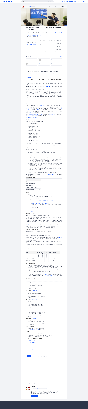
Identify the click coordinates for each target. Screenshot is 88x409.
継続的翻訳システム (52, 114)
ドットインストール (36, 95)
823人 (32, 388)
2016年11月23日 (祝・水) (34, 329)
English (83, 1)
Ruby (37, 388)
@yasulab (48, 86)
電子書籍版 (59, 205)
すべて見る (60, 56)
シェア (28, 349)
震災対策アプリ (41, 105)
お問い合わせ (63, 6)
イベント (49, 6)
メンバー (54, 6)
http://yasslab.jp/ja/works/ (32, 117)
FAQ (51, 145)
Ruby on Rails (40, 388)
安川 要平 (27, 102)
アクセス (31, 211)
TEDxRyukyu (39, 109)
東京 (34, 388)
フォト (59, 6)
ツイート (31, 349)
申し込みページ (38, 280)
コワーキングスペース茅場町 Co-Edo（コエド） (35, 35)
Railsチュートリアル (52, 109)
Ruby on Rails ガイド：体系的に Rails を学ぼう (40, 203)
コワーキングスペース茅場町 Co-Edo (36, 209)
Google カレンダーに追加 (58, 32)
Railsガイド (36, 115)
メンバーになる (32, 6)
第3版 (46, 274)
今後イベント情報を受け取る (31, 44)
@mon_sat (34, 342)
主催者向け (71, 1)
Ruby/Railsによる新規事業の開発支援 (35, 114)
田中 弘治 (29, 342)
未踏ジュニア (31, 112)
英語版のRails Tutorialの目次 (52, 275)
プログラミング (45, 388)
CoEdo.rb (26, 6)
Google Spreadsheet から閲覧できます (47, 174)
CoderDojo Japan (56, 111)
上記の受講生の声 (29, 224)
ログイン (79, 1)
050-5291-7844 (65, 1)
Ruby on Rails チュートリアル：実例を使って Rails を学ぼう (42, 200)
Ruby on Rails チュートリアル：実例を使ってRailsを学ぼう (41, 82)
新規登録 (75, 1)
